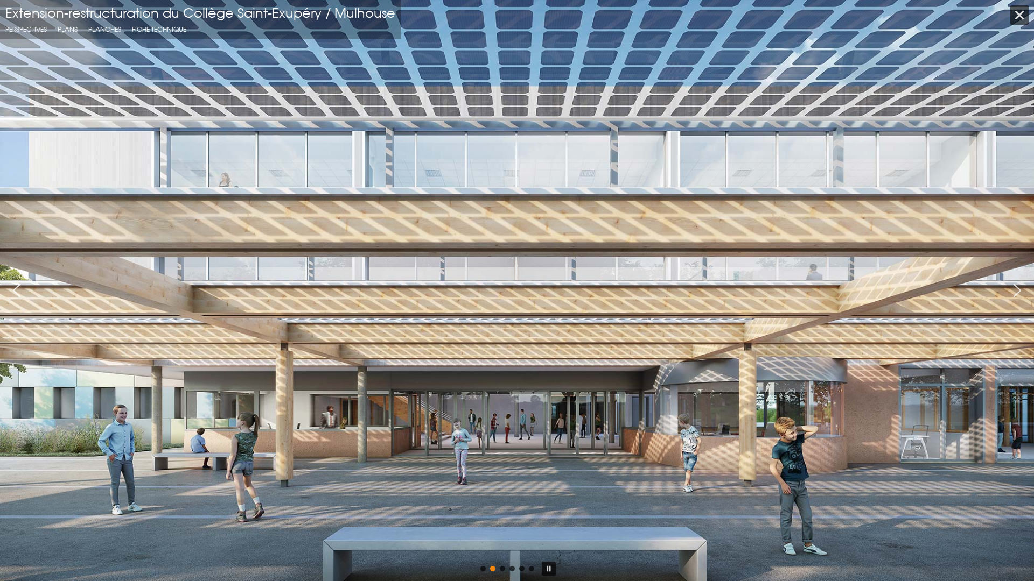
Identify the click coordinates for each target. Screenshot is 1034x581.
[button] (16, 290)
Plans (68, 29)
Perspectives (26, 29)
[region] (517, 290)
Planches (104, 29)
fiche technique (159, 29)
